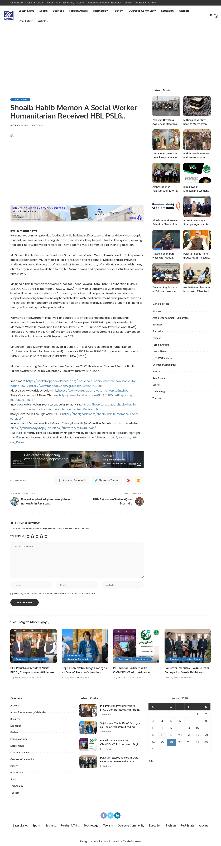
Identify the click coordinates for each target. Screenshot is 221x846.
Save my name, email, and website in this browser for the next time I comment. (55, 593)
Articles (156, 311)
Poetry (156, 371)
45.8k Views (83, 678)
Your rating (17, 536)
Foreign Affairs (160, 344)
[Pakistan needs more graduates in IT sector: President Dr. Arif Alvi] (197, 240)
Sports (156, 384)
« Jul (151, 761)
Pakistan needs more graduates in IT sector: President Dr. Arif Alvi (196, 257)
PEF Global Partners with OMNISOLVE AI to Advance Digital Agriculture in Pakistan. (134, 672)
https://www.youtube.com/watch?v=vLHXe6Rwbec (93, 391)
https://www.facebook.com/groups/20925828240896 (66, 386)
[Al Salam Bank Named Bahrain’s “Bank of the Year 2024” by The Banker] (166, 206)
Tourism (156, 398)
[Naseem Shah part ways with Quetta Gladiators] (166, 240)
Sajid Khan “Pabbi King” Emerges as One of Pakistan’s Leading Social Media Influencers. (84, 672)
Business (157, 324)
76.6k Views (134, 678)
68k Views (186, 678)
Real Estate (158, 378)
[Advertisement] (110, 59)
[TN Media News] (8, 16)
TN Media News (21, 125)
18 (162, 735)
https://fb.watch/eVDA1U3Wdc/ (74, 428)
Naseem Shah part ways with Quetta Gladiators (163, 257)
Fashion (156, 338)
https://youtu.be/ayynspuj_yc (31, 428)
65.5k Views (35, 678)
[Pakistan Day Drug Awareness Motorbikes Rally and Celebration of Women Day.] (166, 106)
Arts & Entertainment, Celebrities (170, 317)
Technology (158, 391)
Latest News (20, 99)
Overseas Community (164, 364)
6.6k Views (37, 125)
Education (158, 331)
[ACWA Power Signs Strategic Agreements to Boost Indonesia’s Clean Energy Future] (197, 206)
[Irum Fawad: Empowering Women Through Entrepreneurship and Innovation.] (197, 173)
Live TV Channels (162, 358)
